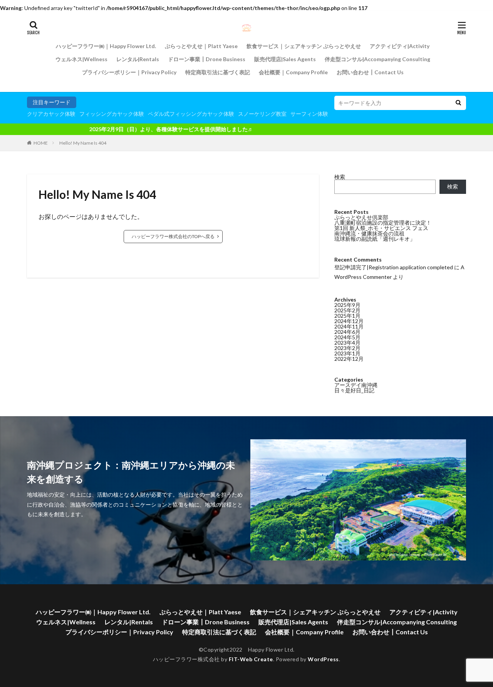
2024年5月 (347, 337)
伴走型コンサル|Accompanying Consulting (377, 59)
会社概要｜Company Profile (293, 72)
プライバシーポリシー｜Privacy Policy (129, 72)
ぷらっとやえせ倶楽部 (361, 217)
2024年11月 (349, 326)
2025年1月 (347, 315)
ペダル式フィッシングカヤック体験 (191, 113)
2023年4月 (347, 342)
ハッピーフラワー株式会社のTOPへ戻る (173, 236)
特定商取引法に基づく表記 (217, 72)
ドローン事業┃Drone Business (206, 59)
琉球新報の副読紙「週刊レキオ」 (374, 238)
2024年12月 (349, 321)
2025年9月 (347, 305)
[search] (458, 103)
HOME (41, 143)
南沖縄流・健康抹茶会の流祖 (369, 233)
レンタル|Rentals (137, 59)
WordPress (323, 659)
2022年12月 (349, 358)
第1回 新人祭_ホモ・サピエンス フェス (381, 228)
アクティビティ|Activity (399, 46)
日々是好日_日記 (354, 390)
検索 (339, 176)
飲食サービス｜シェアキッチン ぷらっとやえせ (303, 46)
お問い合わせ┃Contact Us (370, 72)
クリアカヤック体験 (51, 113)
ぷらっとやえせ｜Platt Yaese (201, 46)
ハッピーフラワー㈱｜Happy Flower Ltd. (106, 46)
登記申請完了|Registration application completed (393, 267)
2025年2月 (347, 310)
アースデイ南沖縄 (355, 385)
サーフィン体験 (309, 113)
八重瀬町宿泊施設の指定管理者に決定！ (382, 222)
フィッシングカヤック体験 (111, 113)
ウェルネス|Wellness (81, 59)
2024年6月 (347, 331)
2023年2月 (347, 348)
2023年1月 (347, 353)
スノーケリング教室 (262, 113)
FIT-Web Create (251, 659)
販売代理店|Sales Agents (285, 59)
